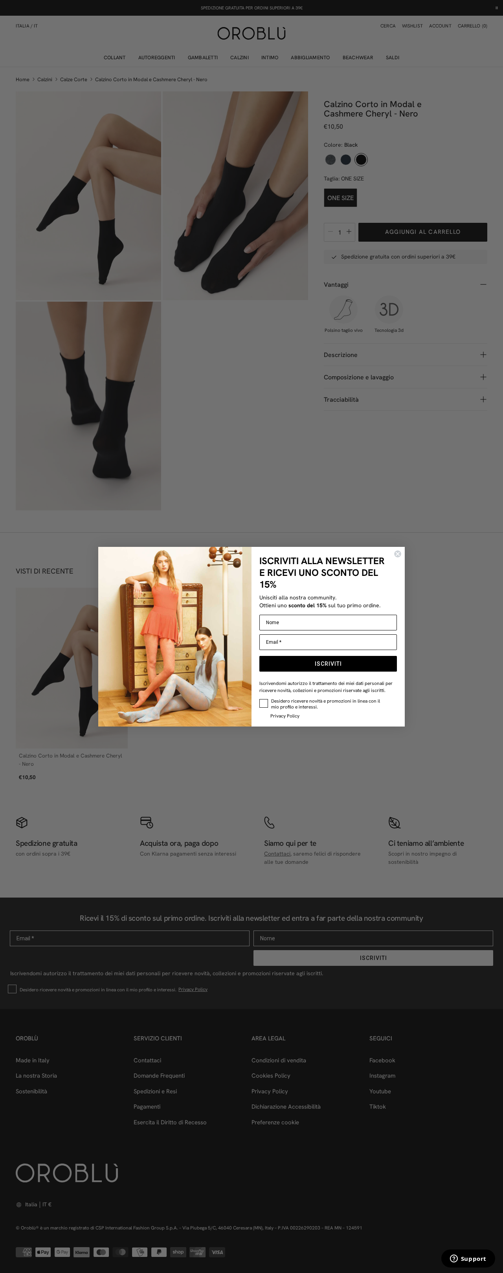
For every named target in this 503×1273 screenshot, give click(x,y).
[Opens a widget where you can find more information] (468, 1259)
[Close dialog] (398, 554)
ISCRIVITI (328, 664)
